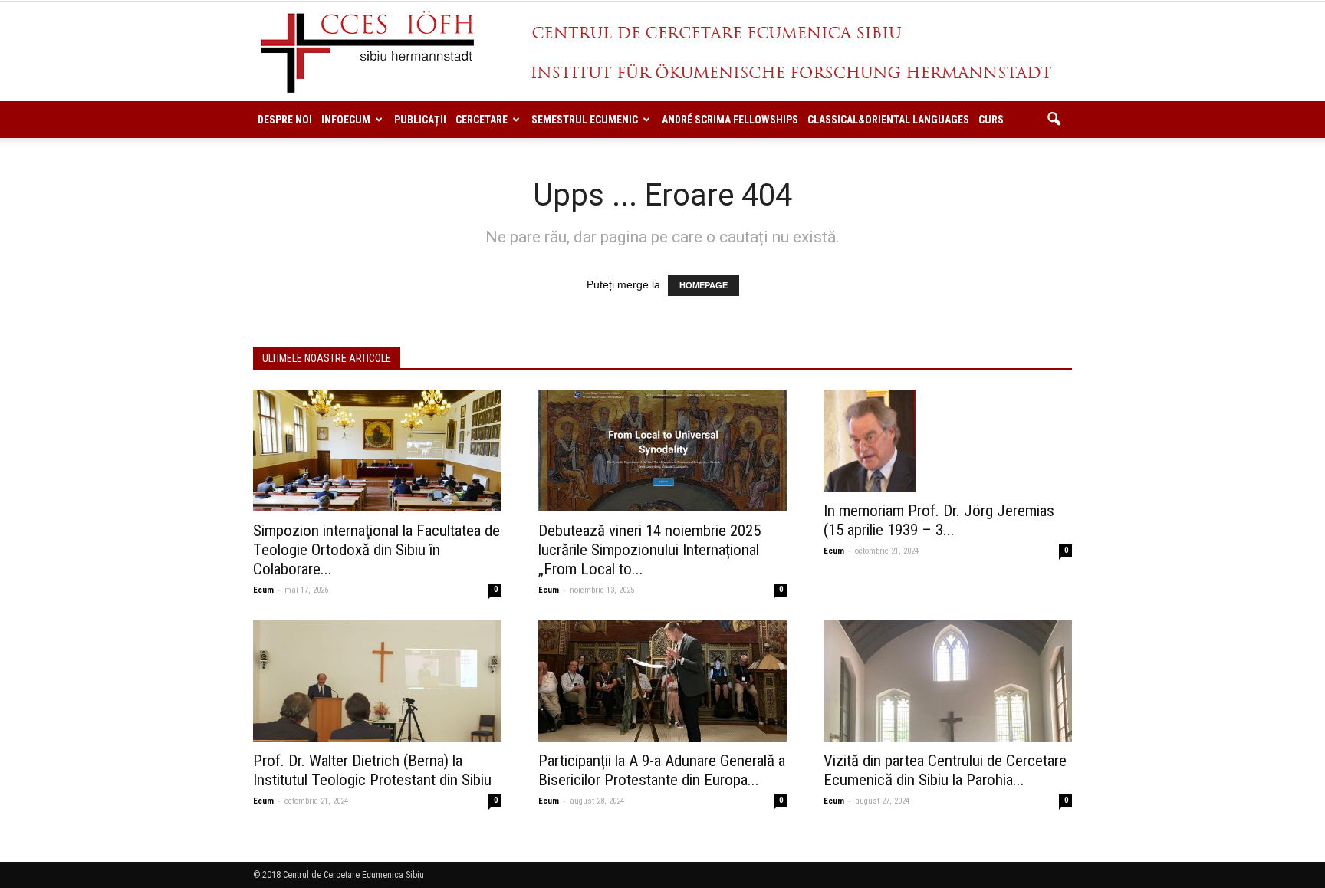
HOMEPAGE (703, 285)
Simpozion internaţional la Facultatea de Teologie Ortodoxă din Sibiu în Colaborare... (376, 549)
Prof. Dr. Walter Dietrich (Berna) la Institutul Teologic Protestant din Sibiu (372, 770)
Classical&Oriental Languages (888, 119)
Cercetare (481, 119)
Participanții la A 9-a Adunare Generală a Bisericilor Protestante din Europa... (661, 770)
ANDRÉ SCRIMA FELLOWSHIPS (730, 119)
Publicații (420, 119)
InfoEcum (345, 119)
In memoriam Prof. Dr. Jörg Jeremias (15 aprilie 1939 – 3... (939, 520)
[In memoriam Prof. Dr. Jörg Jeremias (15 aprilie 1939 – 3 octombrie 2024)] (948, 441)
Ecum (263, 590)
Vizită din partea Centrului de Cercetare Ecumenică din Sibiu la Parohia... (945, 770)
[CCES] (662, 52)
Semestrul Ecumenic (584, 119)
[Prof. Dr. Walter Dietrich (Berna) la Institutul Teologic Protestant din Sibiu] (377, 681)
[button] (1053, 119)
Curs (991, 119)
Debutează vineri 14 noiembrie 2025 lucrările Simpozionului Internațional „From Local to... (649, 549)
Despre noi (285, 119)
